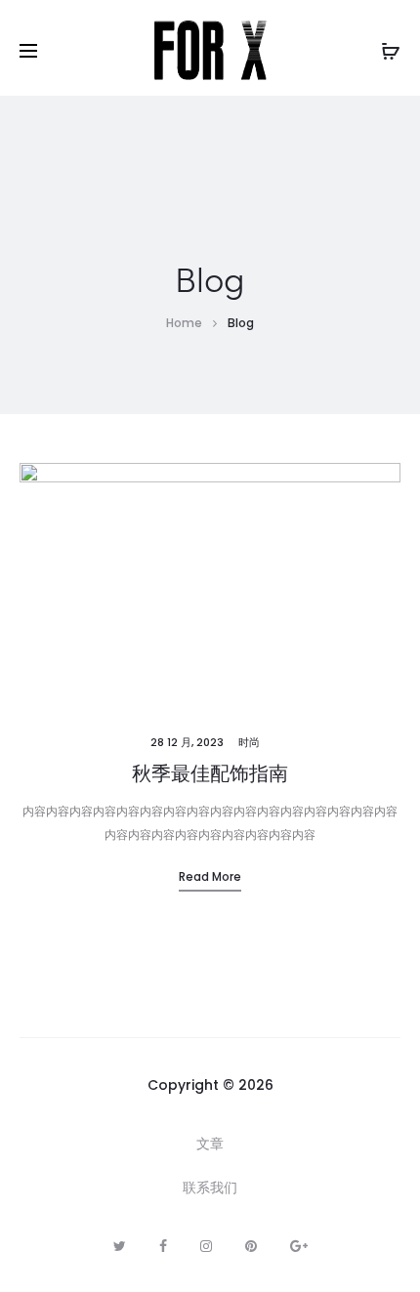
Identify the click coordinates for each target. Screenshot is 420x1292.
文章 (210, 1143)
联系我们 (210, 1187)
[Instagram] (206, 1246)
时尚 (249, 742)
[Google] (299, 1246)
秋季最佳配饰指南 (210, 773)
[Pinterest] (251, 1246)
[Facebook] (163, 1246)
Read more (210, 876)
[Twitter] (119, 1246)
